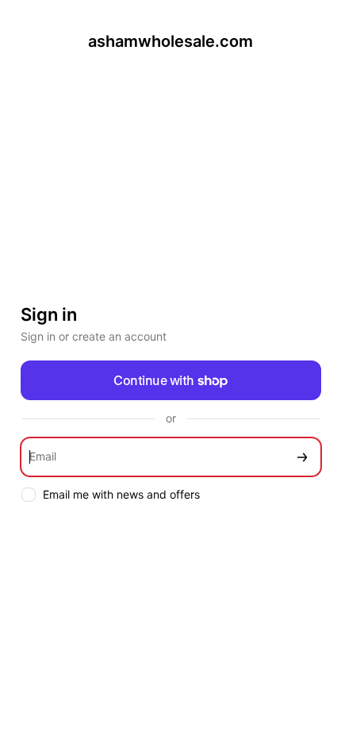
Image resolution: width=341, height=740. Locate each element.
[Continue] (302, 457)
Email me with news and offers (121, 494)
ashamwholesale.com (170, 41)
